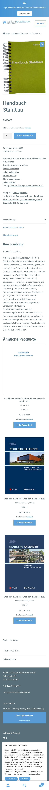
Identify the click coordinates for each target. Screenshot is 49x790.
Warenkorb (38, 783)
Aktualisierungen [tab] (10, 235)
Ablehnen (24, 779)
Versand (28, 128)
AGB (5, 738)
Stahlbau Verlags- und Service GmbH (26, 185)
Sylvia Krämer (9, 182)
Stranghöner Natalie (36, 158)
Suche (24, 785)
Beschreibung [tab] (9, 219)
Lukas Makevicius (11, 172)
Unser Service (9, 703)
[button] (42, 44)
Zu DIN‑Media (24, 13)
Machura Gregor (18, 158)
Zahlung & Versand (11, 733)
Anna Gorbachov (20, 165)
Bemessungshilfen (24, 196)
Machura (16, 199)
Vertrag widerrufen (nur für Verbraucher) (23, 718)
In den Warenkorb (25, 135)
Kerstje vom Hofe (11, 168)
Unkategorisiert (18, 33)
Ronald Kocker (9, 175)
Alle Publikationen (10, 640)
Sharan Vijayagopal (12, 179)
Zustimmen (11, 779)
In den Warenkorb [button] (24, 425)
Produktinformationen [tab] (13, 227)
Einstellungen (15, 771)
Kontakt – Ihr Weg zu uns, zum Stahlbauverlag (23, 708)
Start (8, 33)
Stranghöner (22, 203)
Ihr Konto (8, 785)
